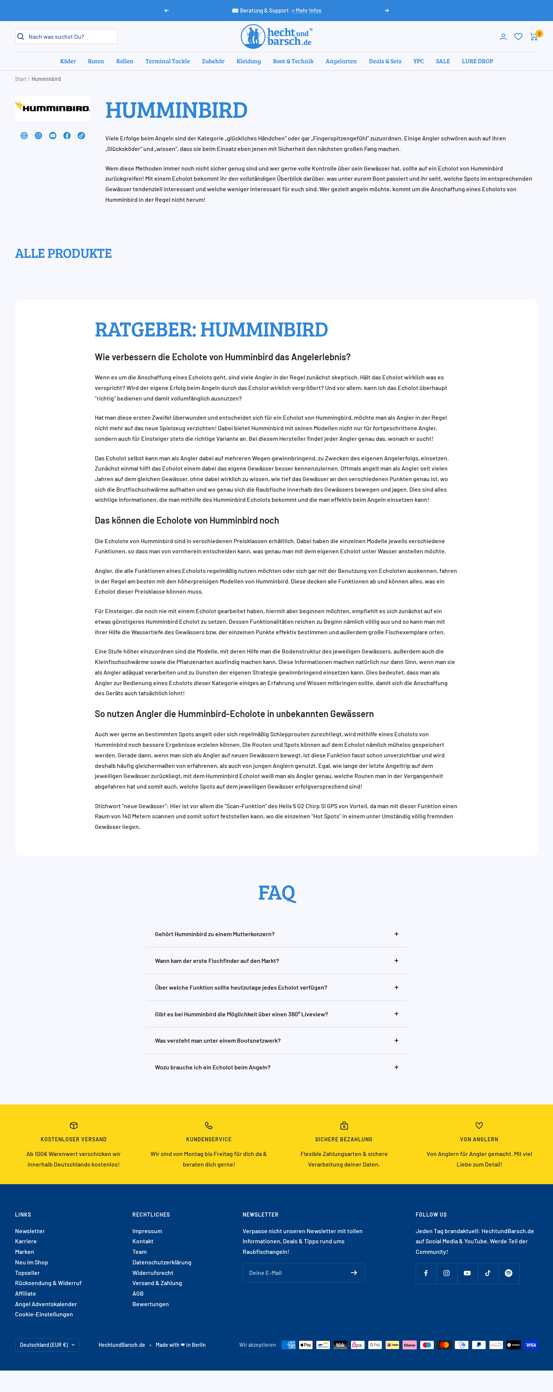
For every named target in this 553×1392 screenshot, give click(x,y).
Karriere (26, 1240)
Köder (68, 61)
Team (139, 1251)
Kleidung (249, 61)
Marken (24, 1251)
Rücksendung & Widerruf (48, 1282)
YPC (418, 61)
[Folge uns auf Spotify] (508, 1273)
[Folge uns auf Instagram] (446, 1273)
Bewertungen (150, 1303)
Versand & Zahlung (157, 1282)
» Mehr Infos (306, 10)
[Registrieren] (354, 1272)
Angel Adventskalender (46, 1303)
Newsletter (30, 1230)
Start (20, 79)
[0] (518, 36)
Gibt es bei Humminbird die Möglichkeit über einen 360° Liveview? (241, 1013)
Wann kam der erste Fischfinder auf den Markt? (217, 960)
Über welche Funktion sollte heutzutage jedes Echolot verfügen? (241, 987)
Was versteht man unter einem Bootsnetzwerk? (218, 1040)
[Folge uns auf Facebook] (426, 1273)
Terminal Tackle (168, 61)
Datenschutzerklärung (161, 1262)
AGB (138, 1293)
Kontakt (142, 1240)
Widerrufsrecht (152, 1272)
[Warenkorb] (534, 37)
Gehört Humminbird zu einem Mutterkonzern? (215, 933)
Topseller (27, 1272)
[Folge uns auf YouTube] (467, 1273)
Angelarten (341, 61)
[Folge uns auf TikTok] (488, 1273)
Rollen (125, 61)
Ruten (96, 61)
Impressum (147, 1230)
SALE (443, 61)
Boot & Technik (293, 61)
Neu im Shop (31, 1262)
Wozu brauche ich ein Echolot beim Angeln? (212, 1067)
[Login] (503, 37)
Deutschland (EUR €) (44, 1345)
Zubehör (213, 61)
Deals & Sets (385, 61)
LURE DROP (477, 61)
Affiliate (25, 1293)
